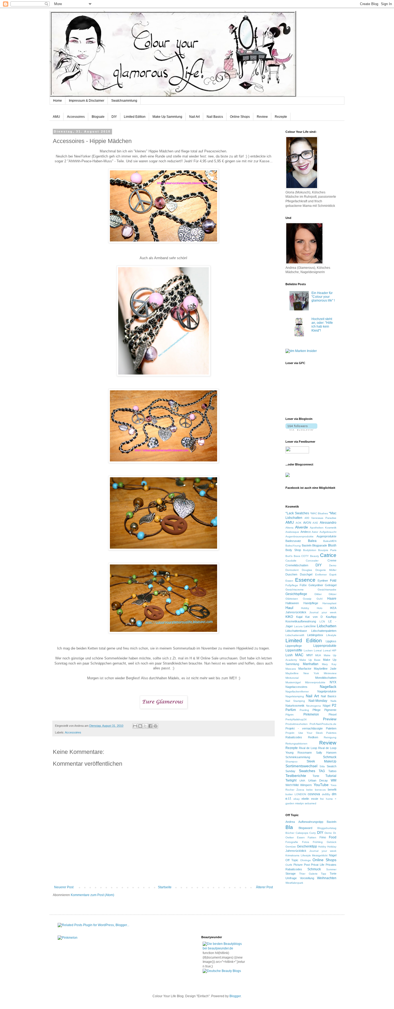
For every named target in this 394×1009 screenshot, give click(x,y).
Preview (329, 719)
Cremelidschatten (296, 565)
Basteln (306, 545)
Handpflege (310, 603)
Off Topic (291, 860)
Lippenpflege (293, 645)
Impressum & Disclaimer (86, 100)
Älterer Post (264, 887)
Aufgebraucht (327, 531)
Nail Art (194, 117)
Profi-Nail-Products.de (323, 723)
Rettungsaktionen (296, 743)
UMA (302, 780)
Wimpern (306, 785)
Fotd (333, 580)
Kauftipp (331, 616)
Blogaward (305, 828)
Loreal (318, 650)
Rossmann (305, 752)
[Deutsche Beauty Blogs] (222, 971)
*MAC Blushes (319, 513)
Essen (289, 580)
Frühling (318, 842)
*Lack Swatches (297, 513)
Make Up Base (310, 659)
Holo (319, 608)
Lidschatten (326, 626)
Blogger (235, 996)
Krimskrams (292, 855)
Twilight (290, 780)
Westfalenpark (294, 882)
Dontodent (292, 569)
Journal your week (322, 612)
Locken (308, 650)
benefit (332, 789)
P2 (334, 705)
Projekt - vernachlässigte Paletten (310, 728)
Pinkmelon (311, 714)
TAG (322, 771)
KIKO (289, 617)
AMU (56, 117)
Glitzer (332, 594)
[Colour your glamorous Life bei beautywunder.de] (224, 948)
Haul (289, 608)
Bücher (289, 832)
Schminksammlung (297, 757)
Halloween (292, 603)
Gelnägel (330, 585)
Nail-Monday (317, 701)
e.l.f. (288, 799)
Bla (289, 827)
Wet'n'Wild (292, 785)
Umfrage (291, 878)
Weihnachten (326, 878)
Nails (333, 700)
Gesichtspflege (296, 594)
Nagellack (328, 686)
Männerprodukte (315, 682)
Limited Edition (135, 117)
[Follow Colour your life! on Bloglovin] (301, 429)
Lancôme (310, 626)
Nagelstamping (294, 696)
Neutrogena (313, 705)
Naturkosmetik (294, 705)
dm (334, 794)
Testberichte (295, 775)
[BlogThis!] (140, 726)
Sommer (331, 869)
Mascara (290, 668)
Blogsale (98, 117)
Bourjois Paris (327, 550)
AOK (299, 522)
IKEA (333, 608)
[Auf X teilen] (145, 726)
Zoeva (300, 789)
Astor (315, 531)
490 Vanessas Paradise (320, 517)
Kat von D (314, 616)
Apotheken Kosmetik (323, 527)
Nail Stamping (295, 700)
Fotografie (291, 842)
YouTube (321, 785)
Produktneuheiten (296, 723)
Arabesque (292, 531)
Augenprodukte (326, 536)
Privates (331, 864)
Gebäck (331, 842)
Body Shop (293, 550)
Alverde (301, 527)
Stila (322, 766)
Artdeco (305, 531)
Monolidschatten (325, 677)
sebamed (310, 803)
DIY (114, 117)
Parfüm (290, 710)
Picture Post (301, 864)
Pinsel (332, 714)
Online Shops (240, 117)
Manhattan (310, 664)
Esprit (332, 574)
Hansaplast (329, 603)
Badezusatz (293, 540)
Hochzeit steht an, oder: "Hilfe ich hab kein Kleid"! (322, 324)
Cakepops (302, 832)
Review (262, 117)
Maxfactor (304, 668)
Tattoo (332, 771)
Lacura (298, 626)
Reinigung (330, 737)
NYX (333, 682)
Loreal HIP (330, 650)
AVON (307, 522)
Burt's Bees (292, 556)
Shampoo (291, 761)
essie (314, 798)
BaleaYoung (293, 545)
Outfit (288, 864)
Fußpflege (291, 585)
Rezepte (281, 117)
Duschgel (306, 574)
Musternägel (293, 682)
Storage (290, 873)
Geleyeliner (315, 585)
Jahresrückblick (295, 612)
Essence (305, 580)
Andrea (290, 821)
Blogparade (319, 545)
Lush (289, 655)
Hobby (305, 608)
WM (333, 780)
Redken (313, 737)
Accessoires (76, 117)
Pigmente (330, 709)
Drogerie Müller (325, 569)
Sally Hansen (326, 752)
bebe (309, 789)
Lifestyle (331, 635)
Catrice (328, 555)
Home (57, 100)
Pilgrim (289, 714)
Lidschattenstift (294, 635)
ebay (296, 798)
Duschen (291, 574)
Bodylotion (309, 550)
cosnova (314, 794)
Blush (332, 545)
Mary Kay (329, 664)
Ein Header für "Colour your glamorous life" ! (323, 297)
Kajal (299, 616)
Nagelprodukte (326, 691)
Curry (312, 832)
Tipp (323, 873)
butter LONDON (295, 794)
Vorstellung (307, 878)
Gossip (307, 598)
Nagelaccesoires (296, 686)
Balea (312, 541)
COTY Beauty (310, 556)
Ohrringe (305, 860)
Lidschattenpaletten (323, 630)
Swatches (307, 771)
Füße (303, 585)
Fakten (312, 837)
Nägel (326, 705)
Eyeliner (323, 580)
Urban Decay (318, 780)
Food (332, 837)
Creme (332, 560)
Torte (316, 775)
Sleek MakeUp (321, 761)
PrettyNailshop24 (296, 719)
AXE (315, 522)
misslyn (299, 803)
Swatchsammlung (124, 100)
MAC (299, 655)
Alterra (289, 527)
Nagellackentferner (297, 691)
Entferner (321, 574)
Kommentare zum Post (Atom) (92, 895)
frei (322, 798)
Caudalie (290, 560)
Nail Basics (215, 117)
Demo (332, 565)
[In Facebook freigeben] (150, 726)
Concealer (312, 560)
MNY (309, 655)
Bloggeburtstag (326, 828)
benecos (320, 789)
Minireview (330, 673)
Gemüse (290, 846)
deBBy (326, 794)
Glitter (318, 594)
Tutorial (330, 776)
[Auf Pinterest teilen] (155, 726)
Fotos (305, 842)
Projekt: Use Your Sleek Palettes (310, 732)
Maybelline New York (302, 673)
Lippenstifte (293, 650)
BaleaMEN (329, 541)
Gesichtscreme (294, 589)
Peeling (304, 710)
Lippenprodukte (324, 646)
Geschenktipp (307, 846)
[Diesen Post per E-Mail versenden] (135, 726)
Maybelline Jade (325, 668)
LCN (322, 621)
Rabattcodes (293, 737)
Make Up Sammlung (167, 117)
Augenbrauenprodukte (299, 536)
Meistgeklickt (320, 855)
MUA (318, 655)
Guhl (319, 598)
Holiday (331, 846)
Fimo (322, 837)
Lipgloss (331, 641)
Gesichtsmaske (327, 589)
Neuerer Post (63, 887)
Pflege (317, 709)
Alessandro (328, 522)
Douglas (307, 569)
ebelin (305, 798)
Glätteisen (291, 598)
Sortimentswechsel (301, 766)
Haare (331, 598)
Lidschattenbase (296, 630)
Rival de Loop (308, 748)
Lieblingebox (315, 635)
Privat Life (317, 864)
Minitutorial (292, 677)
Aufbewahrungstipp (310, 821)
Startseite (165, 887)
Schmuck (329, 757)
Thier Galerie (308, 873)
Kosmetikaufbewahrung (300, 621)
